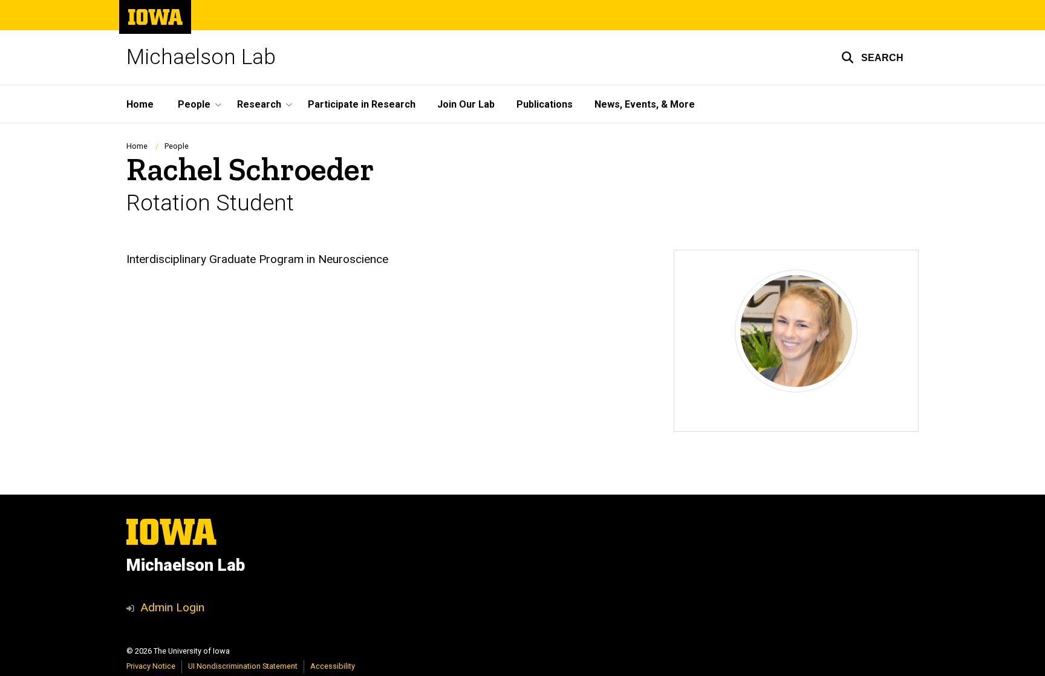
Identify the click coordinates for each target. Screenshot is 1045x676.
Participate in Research (361, 104)
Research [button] (259, 104)
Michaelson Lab (201, 57)
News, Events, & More (644, 104)
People (176, 146)
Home (140, 104)
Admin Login (172, 607)
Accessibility (332, 666)
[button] (872, 57)
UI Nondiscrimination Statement (243, 666)
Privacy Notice (150, 666)
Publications (544, 104)
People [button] (194, 104)
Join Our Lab (466, 104)
